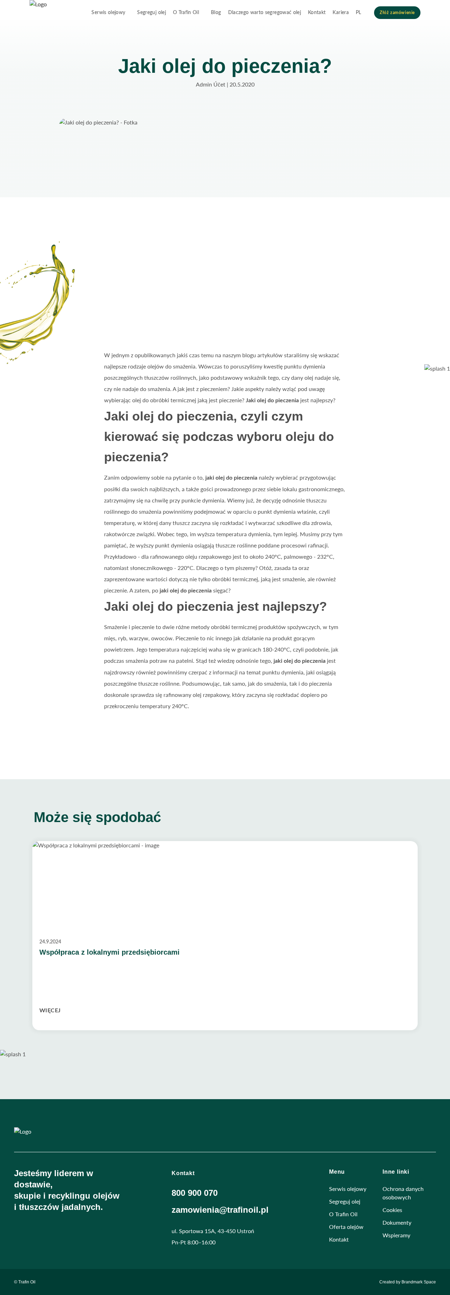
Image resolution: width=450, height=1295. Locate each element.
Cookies (392, 1209)
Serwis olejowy (108, 12)
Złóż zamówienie (397, 13)
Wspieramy (396, 1235)
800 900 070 (195, 1193)
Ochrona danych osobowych (403, 1192)
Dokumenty (396, 1222)
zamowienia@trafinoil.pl (220, 1209)
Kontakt (317, 12)
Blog (216, 12)
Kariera (340, 12)
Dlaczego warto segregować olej (264, 12)
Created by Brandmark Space (407, 1282)
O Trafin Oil (186, 12)
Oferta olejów (346, 1226)
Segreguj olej (151, 12)
